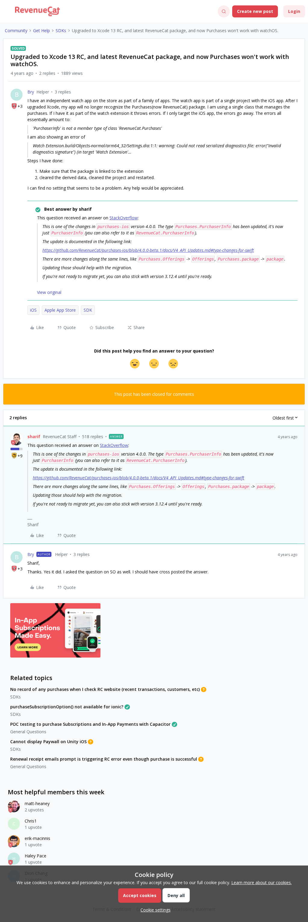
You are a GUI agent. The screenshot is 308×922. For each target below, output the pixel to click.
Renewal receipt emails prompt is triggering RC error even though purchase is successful (103, 759)
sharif (33, 436)
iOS (33, 310)
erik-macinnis (37, 838)
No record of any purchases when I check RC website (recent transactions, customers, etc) (105, 689)
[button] (6, 12)
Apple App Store (60, 310)
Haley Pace (35, 856)
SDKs (61, 30)
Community (16, 30)
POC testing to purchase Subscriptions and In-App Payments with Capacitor (90, 724)
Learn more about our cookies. (261, 882)
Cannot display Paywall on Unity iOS (48, 741)
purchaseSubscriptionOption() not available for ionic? (66, 707)
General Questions (28, 731)
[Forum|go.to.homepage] (37, 11)
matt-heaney (37, 803)
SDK (88, 310)
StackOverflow (123, 218)
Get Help (41, 30)
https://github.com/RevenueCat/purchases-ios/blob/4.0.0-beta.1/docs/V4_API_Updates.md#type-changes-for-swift (148, 250)
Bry (30, 92)
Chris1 (31, 821)
